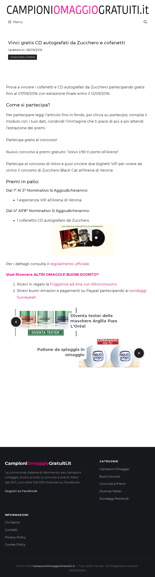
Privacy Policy (15, 537)
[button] (145, 22)
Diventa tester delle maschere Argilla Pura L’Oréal (93, 321)
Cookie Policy (15, 544)
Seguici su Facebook (21, 491)
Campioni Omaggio (114, 469)
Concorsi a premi (22, 57)
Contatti (11, 530)
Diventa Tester (110, 491)
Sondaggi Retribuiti (114, 498)
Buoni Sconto (109, 476)
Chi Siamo (12, 522)
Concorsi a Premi (112, 484)
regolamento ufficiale (69, 264)
